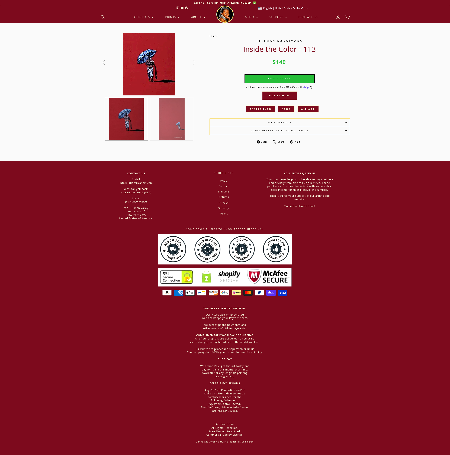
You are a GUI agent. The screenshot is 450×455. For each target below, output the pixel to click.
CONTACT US (308, 17)
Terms (223, 213)
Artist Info (261, 109)
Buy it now (279, 95)
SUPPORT (276, 17)
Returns (223, 197)
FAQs (286, 109)
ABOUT (196, 17)
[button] (283, 8)
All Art (308, 109)
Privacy (224, 202)
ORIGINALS (142, 17)
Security (223, 208)
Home (213, 36)
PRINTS (171, 17)
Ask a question (280, 122)
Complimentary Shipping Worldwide (279, 130)
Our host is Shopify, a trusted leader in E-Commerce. (225, 441)
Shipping (223, 191)
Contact (224, 186)
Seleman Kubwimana (280, 41)
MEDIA (250, 17)
